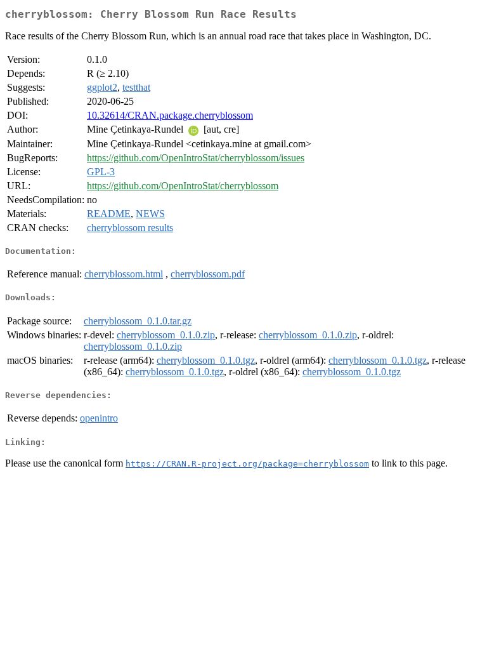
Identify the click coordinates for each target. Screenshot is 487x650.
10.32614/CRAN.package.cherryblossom (170, 115)
